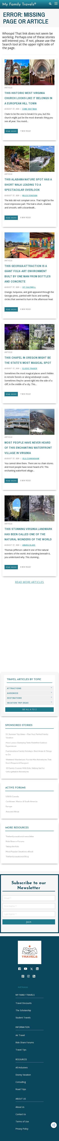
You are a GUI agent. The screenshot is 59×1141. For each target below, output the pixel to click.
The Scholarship (23, 1010)
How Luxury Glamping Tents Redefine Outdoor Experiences (26, 744)
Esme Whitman (29, 109)
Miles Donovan (29, 195)
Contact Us (21, 1114)
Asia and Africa (12, 811)
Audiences (12, 693)
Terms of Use (22, 1121)
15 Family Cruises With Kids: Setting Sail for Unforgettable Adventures (25, 770)
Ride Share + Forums (15, 841)
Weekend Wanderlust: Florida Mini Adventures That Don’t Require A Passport (28, 761)
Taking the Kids (12, 846)
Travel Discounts (24, 1003)
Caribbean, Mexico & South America (21, 801)
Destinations (14, 698)
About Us (20, 1107)
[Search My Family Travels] (50, 4)
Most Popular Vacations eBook (19, 851)
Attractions (14, 688)
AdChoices (23, 987)
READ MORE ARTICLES (29, 582)
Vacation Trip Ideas (18, 703)
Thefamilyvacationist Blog (17, 856)
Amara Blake (28, 545)
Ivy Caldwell (29, 287)
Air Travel (20, 1035)
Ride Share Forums (25, 1042)
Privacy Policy (22, 1128)
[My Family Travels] (29, 952)
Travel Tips (21, 1049)
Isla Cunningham (30, 458)
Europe (9, 806)
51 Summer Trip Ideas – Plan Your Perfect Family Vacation (27, 736)
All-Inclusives (22, 1067)
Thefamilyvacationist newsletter (20, 836)
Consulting (21, 1082)
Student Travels (23, 1017)
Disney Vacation (23, 1074)
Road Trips (21, 1089)
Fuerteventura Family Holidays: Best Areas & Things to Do (29, 753)
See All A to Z (29, 709)
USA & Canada (12, 796)
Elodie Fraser (29, 368)
